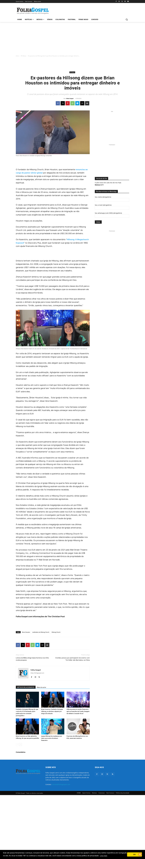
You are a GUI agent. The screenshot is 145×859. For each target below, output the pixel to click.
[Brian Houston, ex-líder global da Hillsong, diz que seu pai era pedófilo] (27, 726)
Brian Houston (26, 632)
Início (17, 56)
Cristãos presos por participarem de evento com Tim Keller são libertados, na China (72, 659)
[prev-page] (17, 744)
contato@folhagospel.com (61, 784)
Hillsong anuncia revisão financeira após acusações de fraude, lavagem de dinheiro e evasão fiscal (78, 711)
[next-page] (20, 744)
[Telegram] (77, 103)
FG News (23, 56)
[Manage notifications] (140, 854)
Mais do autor (41, 687)
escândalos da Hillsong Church (40, 632)
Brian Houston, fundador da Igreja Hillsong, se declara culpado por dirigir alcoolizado (52, 711)
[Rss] (113, 774)
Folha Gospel (69, 98)
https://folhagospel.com (37, 673)
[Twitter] (107, 774)
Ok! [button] (134, 854)
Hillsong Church (56, 632)
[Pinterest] (67, 103)
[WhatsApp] (72, 103)
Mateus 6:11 (99, 185)
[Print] (87, 103)
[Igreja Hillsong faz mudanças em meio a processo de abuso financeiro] (52, 726)
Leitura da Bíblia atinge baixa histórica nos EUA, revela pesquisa (32, 659)
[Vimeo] (125, 1)
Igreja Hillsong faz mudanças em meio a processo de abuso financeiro (51, 738)
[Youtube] (128, 1)
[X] (122, 1)
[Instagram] (119, 1)
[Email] (82, 103)
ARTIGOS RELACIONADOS (25, 687)
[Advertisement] (88, 10)
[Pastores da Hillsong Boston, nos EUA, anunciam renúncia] (78, 726)
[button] (126, 19)
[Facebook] (116, 1)
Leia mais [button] (103, 856)
